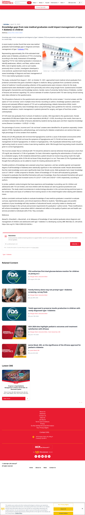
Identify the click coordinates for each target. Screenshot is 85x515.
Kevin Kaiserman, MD (54, 332)
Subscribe (74, 244)
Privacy (42, 424)
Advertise (42, 414)
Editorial (42, 418)
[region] (42, 509)
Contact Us (42, 416)
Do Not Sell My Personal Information (42, 426)
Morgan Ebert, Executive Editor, (39, 332)
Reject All (63, 509)
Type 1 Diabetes (7, 254)
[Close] (82, 508)
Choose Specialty (40, 7)
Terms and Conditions (42, 422)
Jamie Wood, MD (34, 350)
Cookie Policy (18, 513)
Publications (54, 2)
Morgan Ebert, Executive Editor (38, 276)
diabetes (21, 49)
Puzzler (47, 2)
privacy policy (35, 247)
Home (31, 467)
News (45, 467)
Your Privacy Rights (43, 428)
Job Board (42, 420)
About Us (42, 412)
